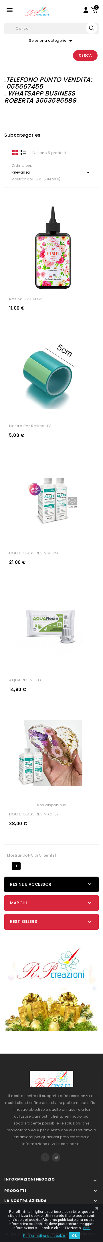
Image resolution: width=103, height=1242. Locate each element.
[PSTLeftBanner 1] (51, 982)
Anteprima (72, 284)
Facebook (45, 1157)
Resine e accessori (31, 884)
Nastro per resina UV (30, 426)
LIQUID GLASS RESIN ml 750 (34, 553)
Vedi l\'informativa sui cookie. (57, 1231)
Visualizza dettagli (31, 284)
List (23, 152)
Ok (74, 1236)
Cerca (85, 55)
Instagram (56, 1157)
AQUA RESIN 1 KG (25, 680)
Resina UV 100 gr (25, 299)
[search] (91, 28)
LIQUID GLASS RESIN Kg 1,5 (33, 814)
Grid (15, 152)
